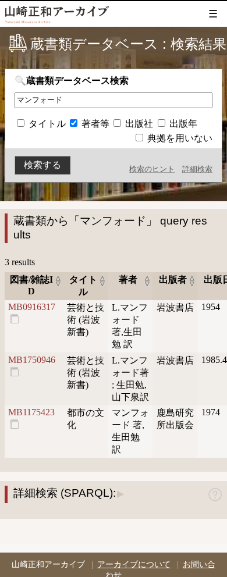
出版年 (182, 124)
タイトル (46, 124)
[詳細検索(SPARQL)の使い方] (214, 496)
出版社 (138, 124)
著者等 (94, 124)
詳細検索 (197, 169)
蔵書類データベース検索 (77, 81)
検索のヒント (152, 169)
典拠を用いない (178, 138)
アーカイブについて (134, 564)
